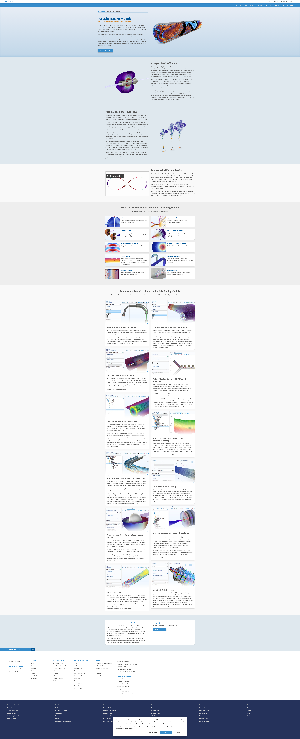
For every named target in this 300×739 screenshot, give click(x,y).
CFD (75, 663)
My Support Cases (204, 710)
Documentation (203, 718)
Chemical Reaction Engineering (104, 663)
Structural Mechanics (58, 663)
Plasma (33, 673)
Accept (166, 732)
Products (237, 5)
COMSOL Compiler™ (15, 669)
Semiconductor (35, 678)
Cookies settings (153, 732)
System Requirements (13, 716)
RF (31, 665)
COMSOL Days (155, 710)
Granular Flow (78, 683)
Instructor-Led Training (109, 710)
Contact (276, 1)
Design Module (122, 689)
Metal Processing (79, 685)
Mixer (77, 665)
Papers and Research (61, 716)
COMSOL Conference (157, 716)
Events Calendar (155, 713)
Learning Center (289, 5)
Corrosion (98, 673)
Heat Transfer (78, 688)
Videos (259, 5)
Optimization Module (123, 661)
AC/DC (33, 663)
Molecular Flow (78, 680)
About (249, 707)
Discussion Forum (108, 713)
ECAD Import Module (124, 691)
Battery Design (100, 665)
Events (268, 5)
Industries (249, 5)
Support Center (203, 707)
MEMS (54, 680)
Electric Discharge (36, 675)
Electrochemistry (100, 675)
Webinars (153, 707)
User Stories (58, 713)
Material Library (122, 666)
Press (248, 713)
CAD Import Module (123, 686)
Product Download (204, 721)
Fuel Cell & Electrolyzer (102, 668)
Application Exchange (109, 716)
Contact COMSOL (105, 50)
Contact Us (250, 716)
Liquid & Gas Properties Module (126, 671)
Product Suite (101, 11)
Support (270, 1)
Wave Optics (34, 668)
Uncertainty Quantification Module (127, 664)
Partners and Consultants (206, 716)
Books (57, 718)
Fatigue (56, 673)
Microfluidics (78, 670)
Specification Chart (12, 710)
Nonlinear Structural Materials (62, 665)
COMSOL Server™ (14, 671)
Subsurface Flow (78, 675)
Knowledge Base (203, 713)
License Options (11, 713)
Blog (277, 5)
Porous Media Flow (79, 673)
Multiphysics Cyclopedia (110, 721)
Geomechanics (58, 670)
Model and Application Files (63, 707)
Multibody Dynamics (58, 678)
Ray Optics (34, 670)
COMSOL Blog (107, 718)
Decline (178, 732)
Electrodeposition (101, 670)
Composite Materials (60, 668)
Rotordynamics (58, 675)
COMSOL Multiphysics (16, 661)
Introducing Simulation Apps (63, 721)
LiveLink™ (124, 679)
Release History (11, 718)
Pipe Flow (77, 678)
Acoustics (55, 683)
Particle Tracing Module (124, 669)
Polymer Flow (78, 668)
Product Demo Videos (61, 710)
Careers (249, 710)
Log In (290, 1)
